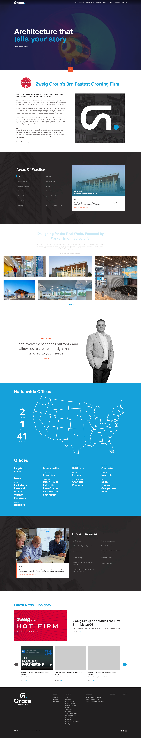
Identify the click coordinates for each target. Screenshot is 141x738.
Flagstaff (19, 468)
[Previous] (16, 664)
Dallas (105, 481)
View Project (25, 269)
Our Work (68, 694)
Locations (117, 2)
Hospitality (68, 711)
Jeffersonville (51, 468)
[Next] (125, 664)
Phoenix (19, 471)
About (75, 2)
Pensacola (20, 497)
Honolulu (19, 504)
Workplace (68, 719)
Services (81, 2)
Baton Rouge (50, 481)
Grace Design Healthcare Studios (95, 701)
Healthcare (68, 699)
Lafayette (48, 485)
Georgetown (108, 488)
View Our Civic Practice (81, 207)
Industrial (68, 717)
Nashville (106, 474)
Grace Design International (93, 697)
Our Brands (90, 694)
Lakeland (19, 488)
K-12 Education (69, 701)
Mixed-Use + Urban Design (72, 722)
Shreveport (49, 494)
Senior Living (68, 709)
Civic (66, 697)
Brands (105, 2)
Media (111, 2)
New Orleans (50, 491)
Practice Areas (90, 2)
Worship (67, 724)
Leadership (56, 699)
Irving (104, 491)
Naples (18, 491)
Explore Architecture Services (27, 574)
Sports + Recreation (70, 715)
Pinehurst (78, 485)
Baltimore (78, 468)
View (80, 631)
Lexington (49, 474)
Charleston (107, 468)
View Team (46, 358)
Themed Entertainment (71, 713)
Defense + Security (70, 705)
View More (71, 304)
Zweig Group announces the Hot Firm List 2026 (96, 622)
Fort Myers (20, 485)
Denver (18, 478)
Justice (67, 707)
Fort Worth (107, 485)
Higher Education (70, 703)
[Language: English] (126, 2)
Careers (55, 697)
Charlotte (77, 481)
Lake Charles (50, 488)
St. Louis (77, 474)
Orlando (19, 494)
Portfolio (98, 2)
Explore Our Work (21, 46)
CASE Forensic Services (92, 699)
